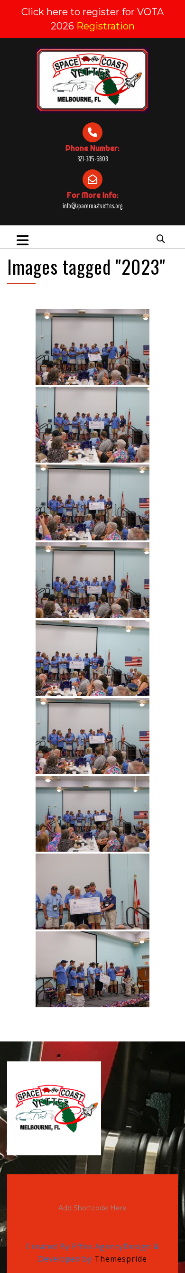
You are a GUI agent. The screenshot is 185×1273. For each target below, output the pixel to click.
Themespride (119, 1259)
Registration (105, 26)
